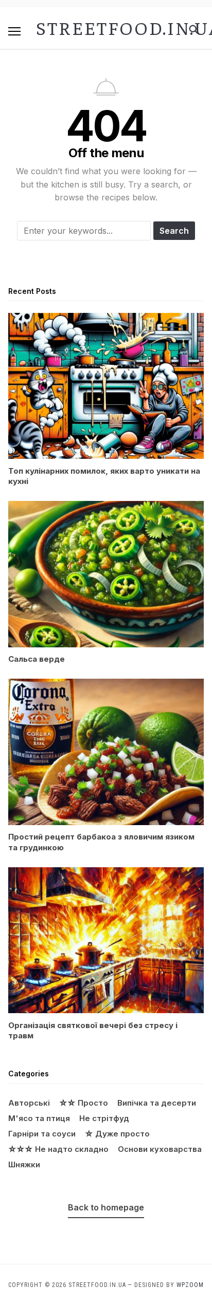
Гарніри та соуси (42, 1134)
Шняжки (24, 1164)
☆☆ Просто (83, 1103)
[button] (14, 31)
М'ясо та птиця (39, 1118)
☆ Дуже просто (117, 1134)
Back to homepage (106, 1207)
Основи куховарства (160, 1149)
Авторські (29, 1103)
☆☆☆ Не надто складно (58, 1149)
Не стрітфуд (104, 1118)
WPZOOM (190, 1285)
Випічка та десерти (156, 1103)
